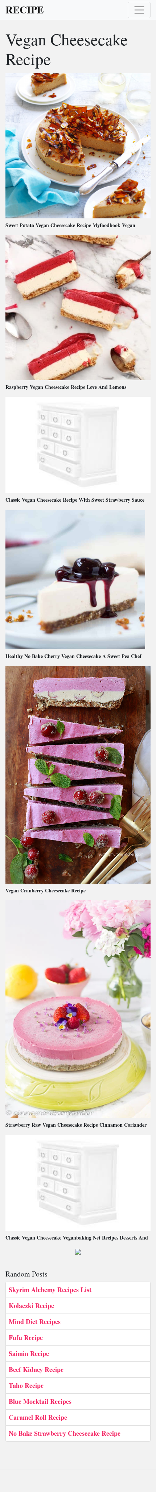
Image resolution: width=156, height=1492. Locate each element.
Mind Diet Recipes (35, 1321)
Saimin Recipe (29, 1353)
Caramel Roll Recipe (38, 1417)
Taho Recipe (26, 1385)
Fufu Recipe (26, 1337)
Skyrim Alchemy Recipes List (50, 1289)
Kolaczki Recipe (31, 1305)
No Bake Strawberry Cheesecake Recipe (64, 1433)
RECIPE (24, 9)
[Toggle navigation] (139, 10)
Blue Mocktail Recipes (40, 1401)
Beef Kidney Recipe (36, 1369)
